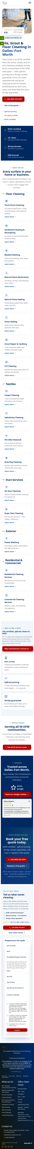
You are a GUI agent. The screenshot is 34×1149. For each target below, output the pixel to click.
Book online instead (16, 933)
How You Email (11, 945)
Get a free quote (11, 105)
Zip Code (10, 976)
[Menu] (30, 2)
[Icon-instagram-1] (6, 1147)
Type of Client (11, 982)
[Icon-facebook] (3, 1147)
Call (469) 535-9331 (14, 99)
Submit (17, 1030)
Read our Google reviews (15, 794)
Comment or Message (13, 995)
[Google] (11, 1147)
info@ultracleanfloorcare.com (25, 1120)
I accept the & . (17, 1024)
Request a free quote (16, 866)
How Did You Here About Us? (15, 988)
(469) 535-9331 (22, 1118)
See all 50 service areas (17, 747)
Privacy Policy (12, 1025)
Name (9, 951)
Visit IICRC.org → (17, 1071)
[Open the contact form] (2, 43)
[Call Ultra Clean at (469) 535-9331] (2, 38)
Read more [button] (7, 815)
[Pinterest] (9, 1147)
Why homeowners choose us (16, 649)
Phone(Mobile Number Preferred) (17, 957)
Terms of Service (19, 1024)
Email (9, 971)
